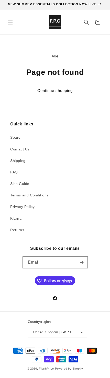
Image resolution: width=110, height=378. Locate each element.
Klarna (16, 218)
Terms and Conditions (29, 195)
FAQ (14, 172)
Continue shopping (55, 90)
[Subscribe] (81, 262)
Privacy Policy (22, 207)
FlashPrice (46, 368)
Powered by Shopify (69, 368)
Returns (17, 230)
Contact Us (20, 149)
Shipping (18, 161)
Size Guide (19, 184)
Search (16, 137)
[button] (10, 22)
